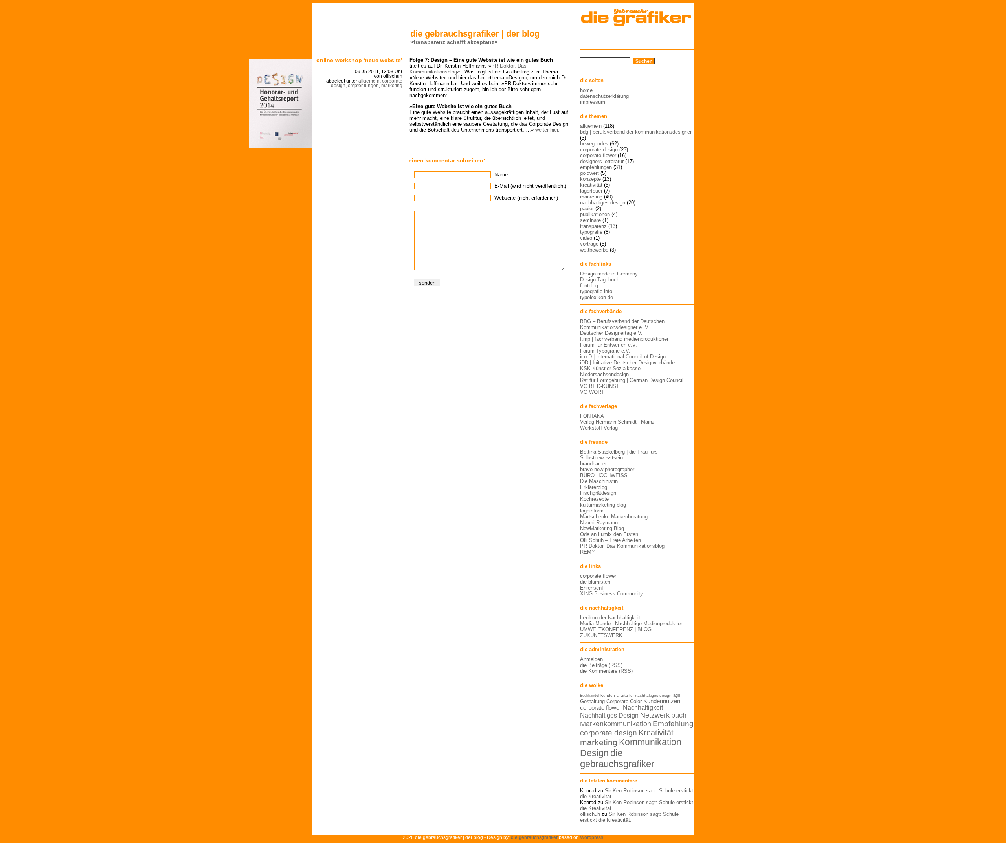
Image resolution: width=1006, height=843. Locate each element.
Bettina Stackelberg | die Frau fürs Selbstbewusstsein (619, 455)
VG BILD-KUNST (599, 386)
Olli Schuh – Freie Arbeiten (610, 540)
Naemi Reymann (599, 522)
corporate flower (598, 155)
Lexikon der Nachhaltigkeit (610, 618)
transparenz (593, 226)
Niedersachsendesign (604, 374)
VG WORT (592, 392)
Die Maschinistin (599, 481)
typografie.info (596, 291)
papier (587, 208)
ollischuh (590, 814)
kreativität (591, 185)
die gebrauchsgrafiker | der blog (475, 34)
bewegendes (594, 144)
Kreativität (656, 732)
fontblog (589, 285)
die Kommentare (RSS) (606, 671)
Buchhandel (589, 696)
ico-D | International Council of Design (623, 357)
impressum (592, 102)
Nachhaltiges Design (609, 715)
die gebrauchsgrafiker (617, 758)
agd (676, 695)
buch (679, 715)
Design (594, 753)
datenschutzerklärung (604, 96)
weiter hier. (547, 130)
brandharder (593, 463)
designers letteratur (602, 161)
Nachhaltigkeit (643, 707)
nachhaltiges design (602, 203)
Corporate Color (624, 701)
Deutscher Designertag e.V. (611, 333)
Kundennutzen (661, 701)
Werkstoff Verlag (599, 428)
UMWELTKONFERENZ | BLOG (616, 629)
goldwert (589, 173)
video (586, 238)
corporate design (599, 149)
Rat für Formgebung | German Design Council (631, 380)
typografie (591, 232)
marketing (391, 85)
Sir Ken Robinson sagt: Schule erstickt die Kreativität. (629, 817)
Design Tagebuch (599, 280)
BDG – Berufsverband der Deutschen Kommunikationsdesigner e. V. (622, 324)
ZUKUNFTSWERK (601, 635)
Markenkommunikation (615, 724)
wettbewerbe (594, 250)
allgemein (369, 81)
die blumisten (595, 582)
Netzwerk (655, 715)
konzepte (590, 179)
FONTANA (592, 416)
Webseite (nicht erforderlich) (526, 198)
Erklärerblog (593, 487)
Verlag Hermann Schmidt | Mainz (617, 422)
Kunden (607, 695)
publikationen (595, 214)
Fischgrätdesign (598, 493)
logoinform (592, 511)
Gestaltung (592, 701)
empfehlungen (363, 85)
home (586, 90)
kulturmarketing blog (603, 505)
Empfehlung (673, 724)
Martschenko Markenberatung (614, 517)
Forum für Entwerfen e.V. (608, 345)
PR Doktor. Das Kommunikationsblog (622, 546)
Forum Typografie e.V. (605, 351)
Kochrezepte (594, 499)
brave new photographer (607, 469)
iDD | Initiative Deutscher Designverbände (627, 362)
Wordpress (591, 837)
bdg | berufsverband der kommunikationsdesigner (636, 132)
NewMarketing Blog (602, 528)
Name (501, 175)
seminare (590, 220)
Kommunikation (650, 742)
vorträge (589, 244)
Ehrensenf (591, 588)
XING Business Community (611, 594)
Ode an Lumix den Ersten (609, 534)
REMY (587, 552)
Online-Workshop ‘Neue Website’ (359, 60)
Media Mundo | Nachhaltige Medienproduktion (631, 623)
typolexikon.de (596, 297)
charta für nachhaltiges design (644, 695)
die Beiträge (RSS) (601, 665)
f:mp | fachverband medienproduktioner (624, 339)
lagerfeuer (591, 191)
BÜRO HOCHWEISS (604, 475)
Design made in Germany (609, 274)
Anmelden (591, 659)
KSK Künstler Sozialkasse (610, 368)
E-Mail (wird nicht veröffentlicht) (530, 186)
